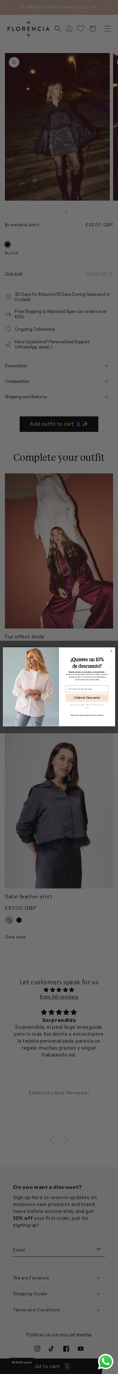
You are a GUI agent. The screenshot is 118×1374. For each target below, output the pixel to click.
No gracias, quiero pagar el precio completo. (87, 715)
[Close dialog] (111, 651)
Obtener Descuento (87, 698)
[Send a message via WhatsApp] (106, 1362)
